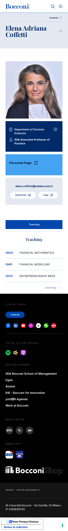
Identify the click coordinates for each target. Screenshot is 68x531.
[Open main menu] (60, 6)
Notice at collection (16, 527)
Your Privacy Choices (25, 521)
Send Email (21, 195)
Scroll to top (50, 288)
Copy (46, 195)
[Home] (17, 6)
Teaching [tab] (34, 224)
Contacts (53, 18)
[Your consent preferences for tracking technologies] (62, 525)
